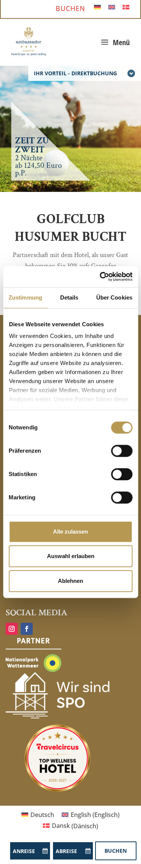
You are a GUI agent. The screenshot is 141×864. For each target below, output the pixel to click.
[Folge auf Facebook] (27, 629)
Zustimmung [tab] (25, 297)
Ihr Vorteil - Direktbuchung (75, 73)
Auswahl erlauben (70, 556)
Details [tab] (69, 297)
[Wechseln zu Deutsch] (97, 7)
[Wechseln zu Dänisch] (126, 7)
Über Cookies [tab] (114, 297)
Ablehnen (70, 581)
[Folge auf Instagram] (12, 629)
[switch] (121, 451)
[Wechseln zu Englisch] (112, 7)
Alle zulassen (70, 531)
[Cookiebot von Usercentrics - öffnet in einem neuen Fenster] (100, 276)
